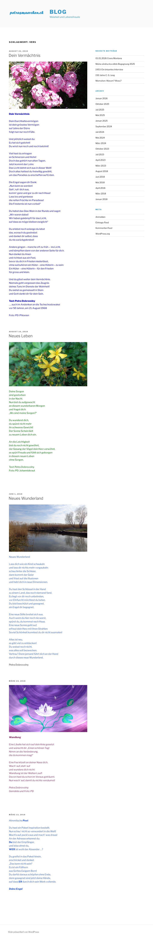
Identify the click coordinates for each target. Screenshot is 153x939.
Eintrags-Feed (102, 222)
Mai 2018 (100, 182)
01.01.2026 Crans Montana (108, 58)
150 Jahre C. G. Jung (105, 75)
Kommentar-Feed (103, 228)
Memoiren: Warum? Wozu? (108, 80)
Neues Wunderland (26, 498)
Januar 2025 (101, 120)
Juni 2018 (100, 176)
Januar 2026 (101, 98)
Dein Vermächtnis (24, 55)
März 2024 (100, 143)
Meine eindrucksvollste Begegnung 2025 (115, 64)
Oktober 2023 (102, 148)
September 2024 (103, 126)
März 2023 (100, 165)
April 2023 (100, 160)
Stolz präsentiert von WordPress (23, 932)
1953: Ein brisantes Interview (109, 69)
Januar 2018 (101, 199)
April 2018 (100, 188)
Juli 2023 (99, 154)
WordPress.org (102, 233)
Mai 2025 (100, 115)
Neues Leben (21, 336)
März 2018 (100, 193)
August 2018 (101, 171)
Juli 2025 (99, 109)
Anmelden (100, 217)
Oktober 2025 (102, 104)
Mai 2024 (100, 137)
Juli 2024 (99, 132)
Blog (58, 12)
